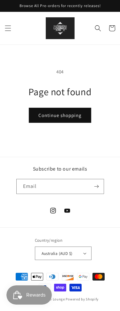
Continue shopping (60, 115)
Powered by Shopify (82, 299)
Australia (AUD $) (57, 253)
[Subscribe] (97, 186)
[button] (8, 28)
